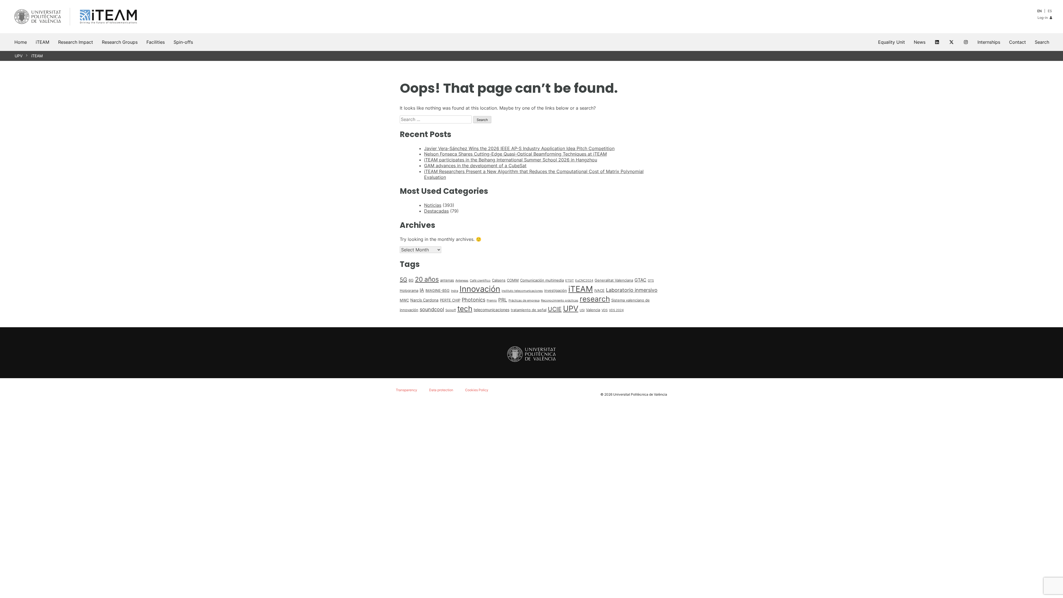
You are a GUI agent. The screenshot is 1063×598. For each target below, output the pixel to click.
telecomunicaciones (491, 309)
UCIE (555, 309)
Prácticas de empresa (524, 300)
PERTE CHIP (450, 300)
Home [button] (20, 42)
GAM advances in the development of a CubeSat (475, 165)
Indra (454, 291)
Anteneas (461, 280)
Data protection (441, 390)
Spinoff (450, 310)
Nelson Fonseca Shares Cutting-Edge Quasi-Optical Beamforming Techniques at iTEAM (515, 154)
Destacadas (436, 211)
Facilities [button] (155, 42)
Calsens (498, 280)
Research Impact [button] (75, 42)
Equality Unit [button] (891, 42)
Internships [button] (988, 42)
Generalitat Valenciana (614, 280)
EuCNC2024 (584, 280)
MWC (404, 300)
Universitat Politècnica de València (640, 394)
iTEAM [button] (42, 42)
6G (411, 280)
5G (403, 279)
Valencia (593, 310)
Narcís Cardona (424, 300)
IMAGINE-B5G (437, 290)
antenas (447, 280)
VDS (605, 310)
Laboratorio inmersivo (631, 290)
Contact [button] (1017, 42)
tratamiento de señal (528, 310)
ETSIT (569, 280)
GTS (651, 280)
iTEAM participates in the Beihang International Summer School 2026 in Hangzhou (510, 160)
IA (422, 290)
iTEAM (37, 55)
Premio (492, 300)
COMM (513, 280)
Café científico (480, 280)
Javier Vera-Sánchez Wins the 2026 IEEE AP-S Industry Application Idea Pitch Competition (519, 148)
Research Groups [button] (120, 42)
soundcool (432, 309)
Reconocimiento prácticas (559, 300)
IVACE (599, 290)
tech (464, 308)
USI (582, 310)
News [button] (919, 42)
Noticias (432, 205)
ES (1050, 11)
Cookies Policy (476, 390)
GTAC (640, 280)
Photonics (473, 300)
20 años (427, 279)
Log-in (1043, 18)
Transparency (406, 390)
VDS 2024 (616, 310)
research (595, 299)
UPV (18, 55)
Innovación (480, 289)
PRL (502, 300)
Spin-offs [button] (183, 42)
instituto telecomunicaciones (522, 291)
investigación (555, 290)
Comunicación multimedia (542, 280)
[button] (1042, 42)
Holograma (409, 290)
